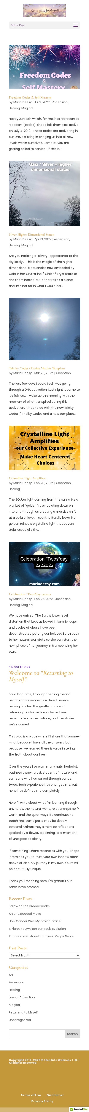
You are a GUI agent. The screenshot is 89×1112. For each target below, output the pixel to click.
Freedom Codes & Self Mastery (30, 97)
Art (11, 975)
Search (72, 1034)
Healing (14, 108)
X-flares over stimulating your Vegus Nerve (41, 936)
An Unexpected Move (25, 914)
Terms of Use (31, 1095)
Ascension (60, 102)
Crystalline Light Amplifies (27, 478)
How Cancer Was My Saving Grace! (35, 921)
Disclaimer (55, 1095)
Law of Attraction (22, 997)
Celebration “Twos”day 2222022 (30, 594)
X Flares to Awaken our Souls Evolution (37, 929)
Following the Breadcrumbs (29, 906)
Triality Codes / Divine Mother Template (37, 368)
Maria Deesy (22, 102)
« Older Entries (19, 667)
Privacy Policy (42, 1101)
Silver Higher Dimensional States (31, 234)
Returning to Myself (23, 1012)
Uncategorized (20, 1020)
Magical (27, 108)
